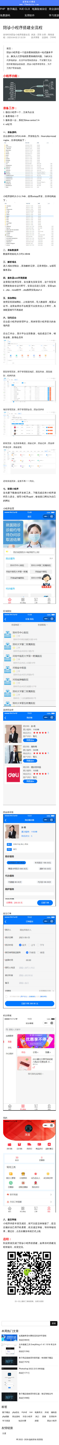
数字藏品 (12, 9)
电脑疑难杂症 (39, 9)
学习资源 (54, 15)
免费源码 (5, 15)
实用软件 (30, 15)
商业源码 (54, 9)
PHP (2, 9)
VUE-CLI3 (24, 9)
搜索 (54, 1323)
